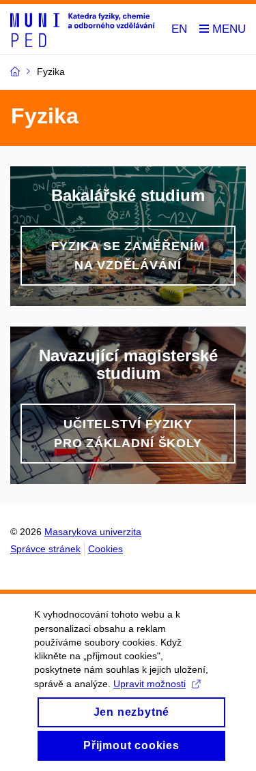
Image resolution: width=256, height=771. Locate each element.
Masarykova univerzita (92, 531)
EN (179, 28)
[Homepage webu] (82, 29)
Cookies (105, 548)
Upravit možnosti (149, 683)
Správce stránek (45, 548)
